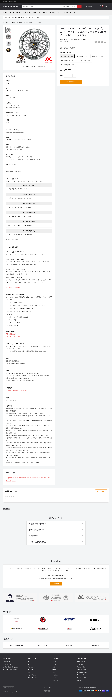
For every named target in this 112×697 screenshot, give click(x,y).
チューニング (14, 12)
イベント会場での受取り (37, 542)
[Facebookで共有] (96, 41)
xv (37, 478)
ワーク (13, 481)
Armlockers (95, 645)
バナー (54, 672)
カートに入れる (71, 82)
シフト (54, 677)
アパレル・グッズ (67, 12)
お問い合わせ (81, 662)
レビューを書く (101, 491)
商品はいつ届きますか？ (37, 524)
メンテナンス (54, 12)
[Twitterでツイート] (102, 41)
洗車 (43, 12)
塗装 (53, 667)
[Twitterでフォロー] (45, 691)
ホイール (35, 12)
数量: (61, 76)
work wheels (64, 39)
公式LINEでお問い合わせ (10, 667)
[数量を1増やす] (74, 75)
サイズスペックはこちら (13, 336)
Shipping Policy (81, 670)
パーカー (55, 662)
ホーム (5, 12)
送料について (33, 536)
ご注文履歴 (6, 662)
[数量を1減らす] (65, 75)
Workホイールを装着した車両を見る (16, 390)
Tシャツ (54, 664)
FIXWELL (69, 645)
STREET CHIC (42, 645)
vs (27, 478)
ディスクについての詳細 (13, 287)
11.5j (7, 478)
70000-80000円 (21, 478)
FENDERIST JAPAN (16, 645)
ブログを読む (56, 583)
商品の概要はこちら (12, 334)
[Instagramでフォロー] (48, 691)
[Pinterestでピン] (99, 41)
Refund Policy (81, 675)
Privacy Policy (81, 667)
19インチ (12, 478)
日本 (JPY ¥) (7, 688)
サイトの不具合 (81, 677)
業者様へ (79, 680)
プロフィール (7, 664)
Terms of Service (82, 672)
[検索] (79, 6)
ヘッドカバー (56, 675)
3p (16, 478)
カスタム (25, 12)
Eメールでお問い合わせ (10, 670)
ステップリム (48, 478)
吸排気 (54, 670)
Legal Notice (80, 664)
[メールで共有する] (105, 41)
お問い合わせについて (37, 530)
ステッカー (55, 680)
